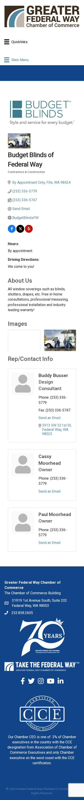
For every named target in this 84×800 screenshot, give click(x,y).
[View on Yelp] (29, 231)
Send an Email (49, 418)
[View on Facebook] (12, 231)
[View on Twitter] (20, 231)
